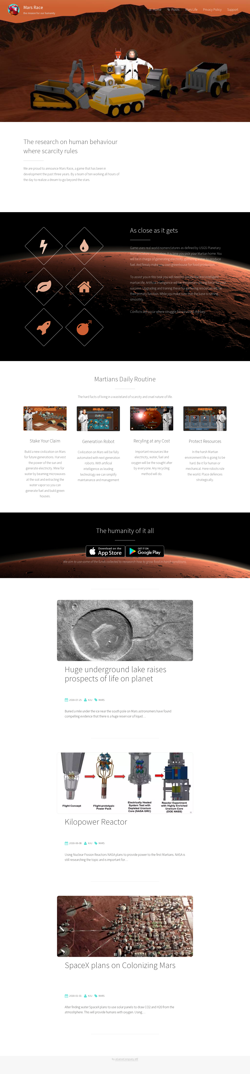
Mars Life (191, 9)
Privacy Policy (212, 9)
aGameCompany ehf (126, 1059)
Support (232, 9)
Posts (175, 9)
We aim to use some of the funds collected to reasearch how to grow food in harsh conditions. (125, 562)
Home (157, 9)
